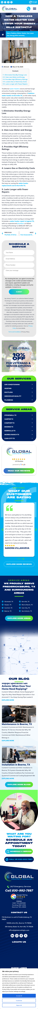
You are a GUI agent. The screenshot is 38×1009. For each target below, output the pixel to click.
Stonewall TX (10, 415)
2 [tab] (20, 559)
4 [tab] (23, 559)
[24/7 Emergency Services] (8, 887)
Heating (7, 388)
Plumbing (8, 400)
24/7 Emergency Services (20, 886)
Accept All (19, 996)
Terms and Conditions (14, 332)
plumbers (20, 223)
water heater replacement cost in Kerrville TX (15, 184)
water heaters (15, 88)
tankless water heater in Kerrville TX (18, 94)
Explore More (8, 700)
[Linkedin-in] (2, 2)
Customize (19, 1000)
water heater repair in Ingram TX (22, 221)
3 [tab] (22, 559)
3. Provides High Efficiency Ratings (15, 79)
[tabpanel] (19, 529)
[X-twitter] (11, 2)
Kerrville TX (9, 430)
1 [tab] (18, 559)
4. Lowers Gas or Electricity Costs (15, 82)
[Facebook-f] (8, 2)
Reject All (19, 1005)
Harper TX (8, 419)
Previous (2, 529)
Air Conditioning (12, 384)
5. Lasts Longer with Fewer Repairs (15, 84)
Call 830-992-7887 (19, 890)
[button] (34, 8)
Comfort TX (9, 423)
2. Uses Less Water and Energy (14, 77)
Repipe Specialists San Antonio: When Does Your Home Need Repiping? (16, 685)
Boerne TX (8, 427)
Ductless (8, 392)
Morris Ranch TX (11, 434)
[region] (19, 988)
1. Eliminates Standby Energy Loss (15, 75)
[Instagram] (5, 2)
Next (36, 529)
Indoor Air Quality (12, 396)
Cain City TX (9, 438)
